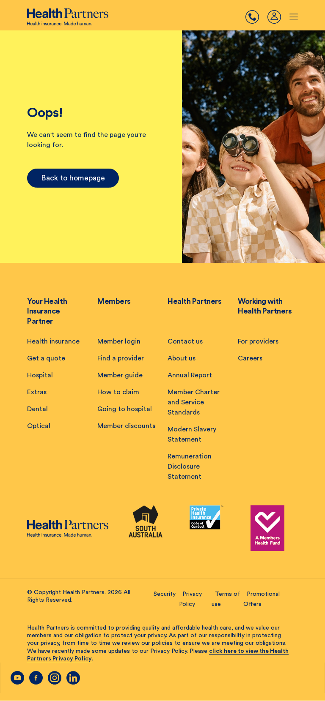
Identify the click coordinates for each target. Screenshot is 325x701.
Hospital (40, 375)
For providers (258, 341)
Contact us (185, 341)
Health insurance (53, 341)
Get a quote (46, 358)
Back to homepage (73, 178)
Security (165, 594)
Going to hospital (124, 409)
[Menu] (256, 17)
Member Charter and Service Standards (194, 402)
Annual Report (190, 375)
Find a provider (120, 358)
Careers (250, 358)
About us (182, 358)
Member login (118, 341)
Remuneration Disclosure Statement (190, 466)
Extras (37, 392)
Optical (38, 426)
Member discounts (126, 426)
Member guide (120, 375)
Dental (37, 409)
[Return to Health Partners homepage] (67, 16)
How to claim (118, 392)
